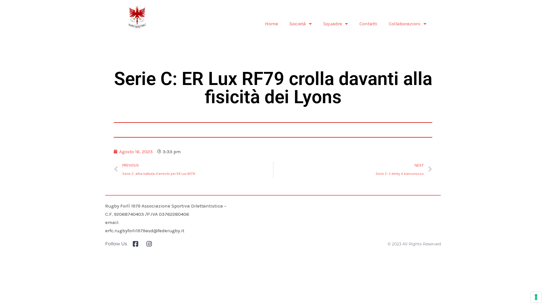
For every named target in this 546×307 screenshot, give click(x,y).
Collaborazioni (405, 23)
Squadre (332, 23)
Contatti (368, 23)
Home (271, 23)
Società (297, 23)
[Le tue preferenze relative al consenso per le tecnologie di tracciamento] (536, 297)
